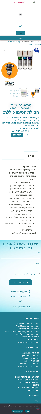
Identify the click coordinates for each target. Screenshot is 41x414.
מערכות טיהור (27, 42)
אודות (37, 401)
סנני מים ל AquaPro (31, 358)
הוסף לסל (17, 135)
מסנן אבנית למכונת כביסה (29, 382)
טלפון (37, 263)
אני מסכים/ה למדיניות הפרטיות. (26, 274)
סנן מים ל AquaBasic (30, 353)
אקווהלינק (12, 141)
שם (38, 253)
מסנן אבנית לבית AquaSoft (28, 388)
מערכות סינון (34, 146)
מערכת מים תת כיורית (30, 337)
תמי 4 (21, 146)
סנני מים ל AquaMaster (29, 355)
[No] (38, 409)
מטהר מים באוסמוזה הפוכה (28, 342)
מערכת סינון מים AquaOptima (27, 334)
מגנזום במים (29, 144)
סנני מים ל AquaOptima (29, 363)
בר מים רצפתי (33, 339)
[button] (20, 14)
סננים (26, 146)
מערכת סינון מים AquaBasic (28, 323)
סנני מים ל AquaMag (31, 361)
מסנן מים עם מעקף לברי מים (28, 380)
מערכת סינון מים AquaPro (29, 329)
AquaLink (21, 141)
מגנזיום (21, 144)
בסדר (27, 411)
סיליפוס (36, 385)
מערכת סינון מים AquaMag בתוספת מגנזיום (22, 331)
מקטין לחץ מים (33, 390)
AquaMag (30, 141)
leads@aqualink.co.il (19, 307)
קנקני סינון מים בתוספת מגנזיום (27, 377)
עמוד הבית (37, 42)
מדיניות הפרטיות (18, 411)
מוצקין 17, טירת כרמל (19, 292)
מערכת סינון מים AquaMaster (27, 326)
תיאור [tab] (30, 155)
